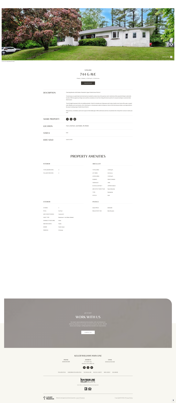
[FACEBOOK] (84, 367)
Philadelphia (62, 372)
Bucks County (97, 372)
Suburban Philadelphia (74, 372)
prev (6, 56)
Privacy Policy (129, 398)
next (10, 56)
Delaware (115, 372)
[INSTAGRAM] (88, 367)
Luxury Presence (80, 398)
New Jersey (107, 372)
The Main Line (87, 372)
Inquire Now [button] (88, 83)
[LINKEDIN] (91, 367)
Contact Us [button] (88, 332)
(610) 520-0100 (66, 361)
